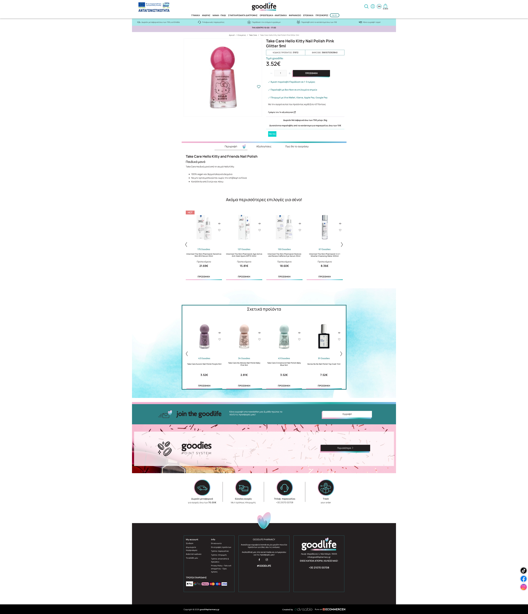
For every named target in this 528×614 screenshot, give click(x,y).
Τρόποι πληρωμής (219, 555)
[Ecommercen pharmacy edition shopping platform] (328, 609)
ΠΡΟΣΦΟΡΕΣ (322, 15)
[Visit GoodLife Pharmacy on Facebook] (259, 560)
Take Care (253, 35)
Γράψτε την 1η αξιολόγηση (281, 112)
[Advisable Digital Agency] (297, 609)
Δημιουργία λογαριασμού (191, 548)
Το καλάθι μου (192, 558)
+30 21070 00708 (319, 567)
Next (341, 244)
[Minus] (271, 73)
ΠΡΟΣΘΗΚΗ (311, 73)
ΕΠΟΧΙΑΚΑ (308, 15)
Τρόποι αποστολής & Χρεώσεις (220, 560)
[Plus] (290, 73)
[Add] (219, 230)
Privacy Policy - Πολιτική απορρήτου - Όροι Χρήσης (221, 568)
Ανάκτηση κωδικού (193, 554)
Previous (186, 244)
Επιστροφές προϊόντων (221, 547)
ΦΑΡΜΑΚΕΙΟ (295, 15)
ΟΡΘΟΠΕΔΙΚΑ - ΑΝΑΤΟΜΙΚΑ (273, 15)
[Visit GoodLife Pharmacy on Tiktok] (524, 571)
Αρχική (232, 35)
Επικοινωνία (216, 543)
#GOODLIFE (264, 565)
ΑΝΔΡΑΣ (206, 15)
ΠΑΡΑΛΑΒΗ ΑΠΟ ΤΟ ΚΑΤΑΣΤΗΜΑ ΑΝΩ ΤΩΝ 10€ (264, 27)
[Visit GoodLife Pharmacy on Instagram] (266, 560)
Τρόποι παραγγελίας (220, 551)
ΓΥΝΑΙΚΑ (195, 15)
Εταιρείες (242, 35)
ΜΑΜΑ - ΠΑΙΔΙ (219, 15)
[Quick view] (219, 224)
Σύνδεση (189, 543)
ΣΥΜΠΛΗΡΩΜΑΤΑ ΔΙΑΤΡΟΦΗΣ (243, 15)
